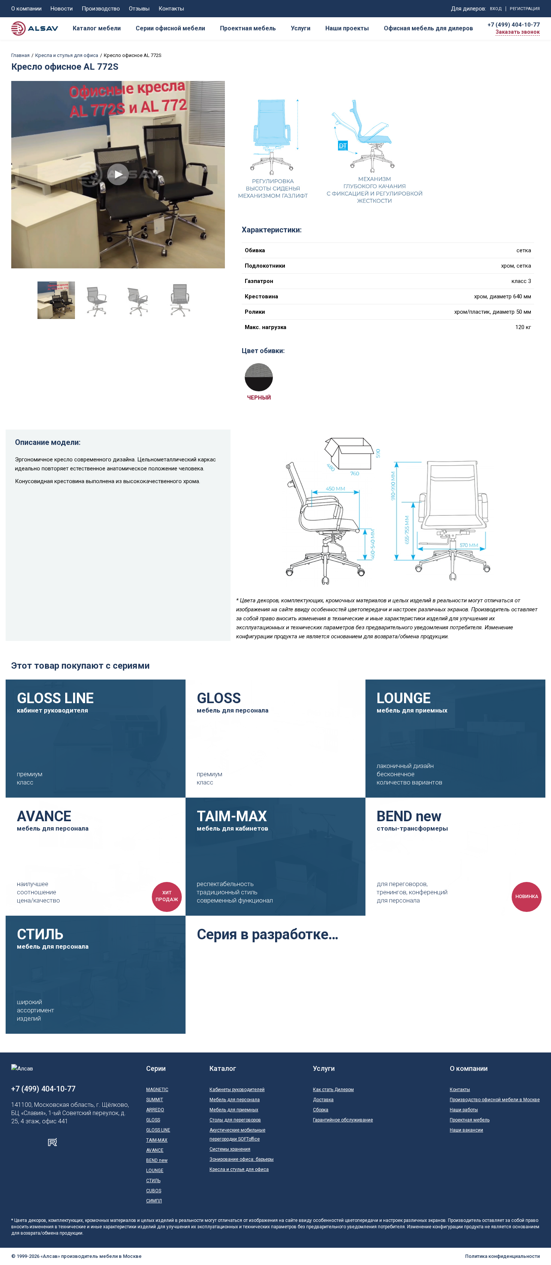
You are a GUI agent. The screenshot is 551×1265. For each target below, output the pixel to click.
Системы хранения (230, 1149)
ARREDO (155, 1109)
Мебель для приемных (234, 1109)
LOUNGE (154, 1170)
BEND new (157, 1160)
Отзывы (139, 8)
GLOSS (153, 1120)
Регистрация (525, 8)
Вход (496, 8)
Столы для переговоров (235, 1120)
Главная (20, 55)
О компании (26, 8)
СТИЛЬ (153, 1180)
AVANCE (154, 1150)
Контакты (171, 8)
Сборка (320, 1109)
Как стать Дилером (333, 1089)
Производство (101, 8)
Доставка (323, 1099)
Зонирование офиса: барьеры (242, 1159)
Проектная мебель (470, 1120)
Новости (62, 8)
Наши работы (464, 1109)
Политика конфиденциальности (502, 1256)
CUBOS (153, 1190)
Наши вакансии (466, 1130)
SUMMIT (154, 1099)
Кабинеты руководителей (237, 1089)
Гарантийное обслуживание (343, 1120)
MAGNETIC (157, 1089)
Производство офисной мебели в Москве (495, 1099)
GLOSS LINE (158, 1130)
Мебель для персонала (235, 1099)
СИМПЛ (154, 1201)
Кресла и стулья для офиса (66, 55)
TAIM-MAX (157, 1140)
